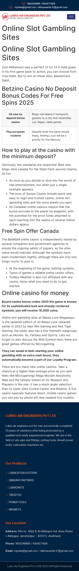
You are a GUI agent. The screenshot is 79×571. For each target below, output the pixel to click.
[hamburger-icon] (71, 16)
